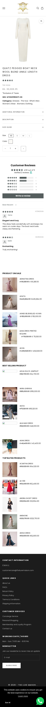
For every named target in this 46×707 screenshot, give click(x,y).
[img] (7, 211)
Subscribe (11, 665)
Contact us (7, 628)
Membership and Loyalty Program (16, 624)
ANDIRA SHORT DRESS (28, 498)
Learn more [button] (23, 696)
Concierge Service (10, 616)
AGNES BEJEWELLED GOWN (30, 313)
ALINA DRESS (25, 440)
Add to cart (23, 148)
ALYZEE (22, 481)
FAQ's (4, 587)
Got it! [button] (7, 703)
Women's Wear (9, 103)
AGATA (22, 296)
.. (37, 685)
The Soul (6, 85)
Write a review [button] (23, 195)
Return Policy (7, 591)
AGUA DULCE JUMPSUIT (29, 371)
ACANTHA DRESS (26, 463)
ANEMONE (24, 515)
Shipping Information (11, 603)
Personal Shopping (10, 620)
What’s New (34, 101)
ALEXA (22, 406)
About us (6, 583)
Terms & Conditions (11, 599)
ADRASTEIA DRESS (27, 279)
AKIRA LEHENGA (26, 388)
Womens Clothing (25, 103)
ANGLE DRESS (25, 533)
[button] (7, 80)
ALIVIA (22, 348)
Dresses (16, 101)
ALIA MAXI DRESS (26, 423)
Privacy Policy (8, 595)
